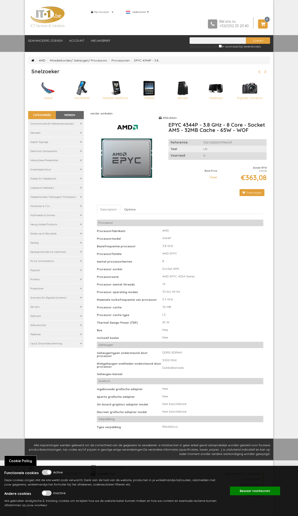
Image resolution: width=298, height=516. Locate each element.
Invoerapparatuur (40, 169)
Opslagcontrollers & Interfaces (48, 251)
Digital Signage (39, 142)
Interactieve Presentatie (44, 160)
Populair (35, 270)
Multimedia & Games (42, 215)
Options (130, 209)
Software (35, 316)
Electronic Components (43, 151)
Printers (35, 279)
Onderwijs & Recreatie (43, 233)
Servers (34, 306)
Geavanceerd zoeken (45, 41)
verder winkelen (101, 113)
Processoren (120, 60)
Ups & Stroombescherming (46, 343)
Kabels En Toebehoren (43, 178)
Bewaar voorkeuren (255, 491)
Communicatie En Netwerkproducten (52, 123)
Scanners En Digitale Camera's (48, 297)
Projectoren (37, 288)
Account (76, 41)
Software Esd (38, 325)
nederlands (139, 12)
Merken (69, 115)
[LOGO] (47, 17)
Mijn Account (101, 12)
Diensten (35, 132)
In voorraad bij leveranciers (241, 46)
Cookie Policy (20, 461)
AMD (42, 60)
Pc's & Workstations (42, 261)
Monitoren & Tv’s (40, 206)
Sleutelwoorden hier (204, 46)
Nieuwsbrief (101, 41)
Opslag (34, 242)
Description (108, 209)
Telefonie (35, 334)
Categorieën (42, 115)
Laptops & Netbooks (42, 187)
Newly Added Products (43, 224)
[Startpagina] (32, 60)
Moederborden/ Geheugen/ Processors (78, 60)
